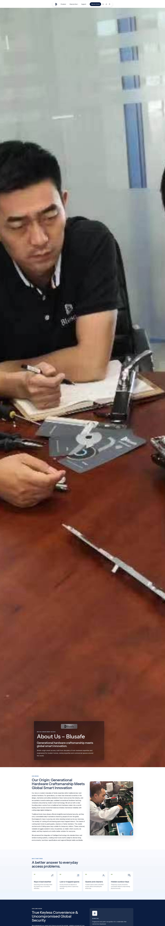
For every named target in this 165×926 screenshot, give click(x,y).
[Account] (106, 4)
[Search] (103, 4)
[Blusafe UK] (57, 4)
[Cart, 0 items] (109, 4)
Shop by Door (74, 4)
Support (83, 4)
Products (63, 4)
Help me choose (95, 4)
